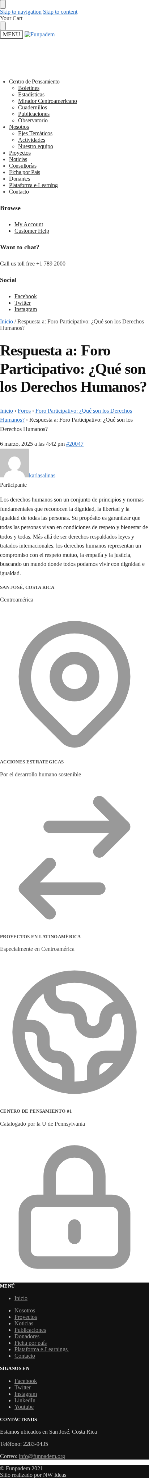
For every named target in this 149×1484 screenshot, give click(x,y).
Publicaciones (30, 1330)
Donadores (26, 1336)
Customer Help (31, 231)
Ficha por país (30, 1343)
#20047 (75, 444)
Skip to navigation (21, 12)
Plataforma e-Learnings (41, 1349)
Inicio (6, 321)
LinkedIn (24, 1400)
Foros (24, 411)
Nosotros (24, 1310)
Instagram (25, 309)
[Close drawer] (3, 26)
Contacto (24, 1356)
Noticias (23, 1323)
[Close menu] (3, 4)
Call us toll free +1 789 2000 (32, 263)
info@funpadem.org (42, 1456)
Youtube (24, 1407)
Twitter (22, 303)
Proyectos (25, 1317)
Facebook (25, 296)
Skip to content (60, 12)
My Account (28, 224)
